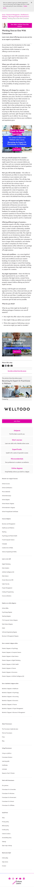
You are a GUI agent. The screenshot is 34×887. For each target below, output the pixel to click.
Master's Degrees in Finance (9, 668)
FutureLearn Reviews (7, 757)
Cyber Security (5, 584)
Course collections (6, 596)
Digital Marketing (6, 564)
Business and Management (8, 524)
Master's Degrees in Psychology (10, 648)
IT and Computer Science (8, 539)
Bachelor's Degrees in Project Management (12, 708)
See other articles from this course (17, 371)
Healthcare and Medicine (8, 528)
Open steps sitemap (7, 845)
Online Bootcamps (6, 495)
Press (3, 737)
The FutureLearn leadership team (10, 729)
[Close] (31, 2)
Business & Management (13, 14)
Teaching (4, 532)
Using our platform (6, 753)
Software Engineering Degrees (9, 632)
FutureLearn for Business (8, 793)
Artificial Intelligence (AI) (8, 572)
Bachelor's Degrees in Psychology (10, 692)
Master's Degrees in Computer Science (11, 652)
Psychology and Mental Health (9, 536)
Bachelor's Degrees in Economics (10, 700)
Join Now (17, 421)
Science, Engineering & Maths (9, 551)
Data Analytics (5, 568)
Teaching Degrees (6, 616)
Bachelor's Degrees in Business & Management (13, 712)
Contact (4, 866)
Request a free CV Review (8, 773)
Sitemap (4, 841)
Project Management (7, 588)
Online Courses (6, 483)
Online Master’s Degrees (8, 503)
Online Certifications (7, 487)
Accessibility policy (6, 837)
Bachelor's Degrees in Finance (9, 704)
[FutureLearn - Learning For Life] (17, 882)
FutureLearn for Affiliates (8, 805)
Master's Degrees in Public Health (10, 664)
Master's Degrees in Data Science (10, 656)
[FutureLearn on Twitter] (16, 878)
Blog (3, 741)
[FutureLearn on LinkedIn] (24, 878)
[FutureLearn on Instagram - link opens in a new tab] (13, 878)
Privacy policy (5, 821)
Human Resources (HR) (7, 580)
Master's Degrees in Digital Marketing (11, 660)
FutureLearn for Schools (8, 801)
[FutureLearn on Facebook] (9, 878)
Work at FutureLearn (7, 733)
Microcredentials (6, 491)
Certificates (5, 765)
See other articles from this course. (20, 25)
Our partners (5, 785)
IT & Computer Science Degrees (10, 620)
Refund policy (5, 825)
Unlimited (4, 769)
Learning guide (5, 761)
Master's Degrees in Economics (9, 672)
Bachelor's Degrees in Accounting (10, 696)
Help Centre (5, 862)
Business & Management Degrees (10, 636)
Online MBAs (5, 608)
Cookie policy (5, 829)
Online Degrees (6, 499)
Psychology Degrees (7, 612)
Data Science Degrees (7, 624)
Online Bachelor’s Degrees (8, 507)
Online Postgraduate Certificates (10, 511)
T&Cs (3, 817)
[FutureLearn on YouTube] (20, 878)
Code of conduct (6, 833)
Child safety (5, 858)
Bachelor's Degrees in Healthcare (10, 688)
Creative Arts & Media (7, 547)
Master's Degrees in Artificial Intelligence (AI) (13, 676)
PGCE (3, 628)
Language (4, 543)
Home (3, 14)
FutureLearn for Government (9, 797)
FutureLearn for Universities (9, 789)
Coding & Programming (8, 592)
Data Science (5, 576)
